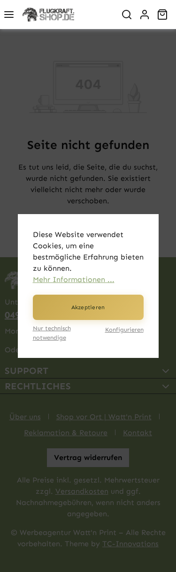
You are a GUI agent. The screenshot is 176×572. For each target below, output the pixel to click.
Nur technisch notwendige (52, 333)
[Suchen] (127, 14)
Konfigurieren (124, 329)
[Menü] (9, 14)
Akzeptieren (88, 307)
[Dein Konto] (144, 14)
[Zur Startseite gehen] (68, 14)
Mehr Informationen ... (74, 279)
